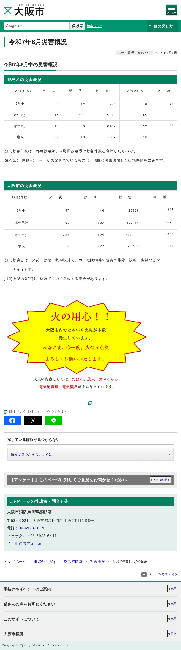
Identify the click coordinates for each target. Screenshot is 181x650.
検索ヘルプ (94, 26)
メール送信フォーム (24, 543)
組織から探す (45, 562)
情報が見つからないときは (31, 454)
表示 (173, 588)
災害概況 (97, 562)
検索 (79, 26)
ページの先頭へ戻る (163, 574)
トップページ (15, 562)
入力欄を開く (161, 479)
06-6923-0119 (32, 528)
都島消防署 (73, 562)
